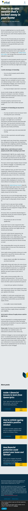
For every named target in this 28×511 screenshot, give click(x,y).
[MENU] (24, 2)
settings (16, 506)
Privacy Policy (15, 498)
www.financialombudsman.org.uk (10, 495)
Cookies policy (7, 498)
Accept (4, 508)
